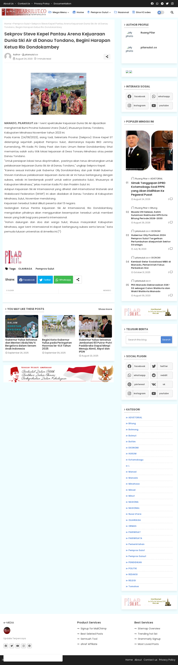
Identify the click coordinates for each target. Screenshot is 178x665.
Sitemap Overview (149, 628)
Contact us (24, 3)
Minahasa (134, 483)
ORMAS (132, 526)
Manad (132, 471)
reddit (163, 375)
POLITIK (132, 568)
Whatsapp (65, 279)
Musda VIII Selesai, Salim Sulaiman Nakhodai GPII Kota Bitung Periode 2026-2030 (149, 215)
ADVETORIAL (135, 417)
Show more (105, 309)
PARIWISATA (135, 538)
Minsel (132, 489)
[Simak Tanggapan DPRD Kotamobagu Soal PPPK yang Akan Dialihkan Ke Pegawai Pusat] (149, 150)
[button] (172, 12)
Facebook (29, 279)
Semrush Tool (89, 639)
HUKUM (132, 453)
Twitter (47, 279)
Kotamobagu (135, 459)
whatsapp (164, 96)
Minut (131, 495)
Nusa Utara (134, 513)
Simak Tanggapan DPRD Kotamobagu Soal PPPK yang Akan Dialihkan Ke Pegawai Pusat (148, 189)
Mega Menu (59, 12)
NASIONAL (134, 508)
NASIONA (133, 501)
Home (80, 12)
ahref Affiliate (89, 644)
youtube (164, 105)
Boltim (132, 441)
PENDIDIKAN (135, 562)
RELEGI (132, 580)
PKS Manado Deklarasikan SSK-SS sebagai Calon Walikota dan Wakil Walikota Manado (150, 288)
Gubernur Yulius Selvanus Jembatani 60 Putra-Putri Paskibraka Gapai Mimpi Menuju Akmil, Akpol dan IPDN (95, 345)
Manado (133, 477)
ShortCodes (143, 12)
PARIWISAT (134, 532)
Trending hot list (147, 634)
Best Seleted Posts (92, 634)
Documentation (62, 3)
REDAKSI (133, 574)
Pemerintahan (136, 544)
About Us (8, 3)
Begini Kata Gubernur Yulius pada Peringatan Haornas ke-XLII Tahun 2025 (57, 344)
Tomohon (133, 586)
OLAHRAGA (25, 268)
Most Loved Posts (148, 644)
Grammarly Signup (149, 639)
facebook (139, 96)
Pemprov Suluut (137, 556)
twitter (164, 366)
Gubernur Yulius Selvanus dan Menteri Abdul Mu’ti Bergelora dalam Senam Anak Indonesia (21, 344)
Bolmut (132, 435)
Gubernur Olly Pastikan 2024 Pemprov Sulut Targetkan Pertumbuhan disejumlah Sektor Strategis (151, 240)
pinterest (139, 384)
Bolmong (133, 429)
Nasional (123, 12)
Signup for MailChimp (94, 628)
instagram (139, 105)
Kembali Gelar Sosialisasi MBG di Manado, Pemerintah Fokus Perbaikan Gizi (151, 265)
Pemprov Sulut (99, 12)
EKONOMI (133, 447)
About (138, 660)
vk (164, 384)
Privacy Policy (42, 3)
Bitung (132, 423)
